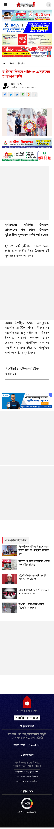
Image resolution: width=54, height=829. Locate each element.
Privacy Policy (34, 745)
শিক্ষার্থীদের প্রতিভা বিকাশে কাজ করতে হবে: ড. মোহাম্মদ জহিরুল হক (34, 550)
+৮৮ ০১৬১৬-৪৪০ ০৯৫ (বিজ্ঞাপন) (26, 776)
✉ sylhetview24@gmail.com (26, 771)
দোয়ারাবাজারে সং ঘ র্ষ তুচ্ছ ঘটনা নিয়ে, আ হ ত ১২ (34, 591)
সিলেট (11, 63)
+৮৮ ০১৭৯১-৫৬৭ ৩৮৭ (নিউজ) (26, 781)
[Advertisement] (27, 293)
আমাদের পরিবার (19, 745)
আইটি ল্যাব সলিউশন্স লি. (27, 812)
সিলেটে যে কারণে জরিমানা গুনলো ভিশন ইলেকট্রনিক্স (34, 563)
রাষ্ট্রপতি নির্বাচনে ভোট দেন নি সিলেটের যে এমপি (32, 577)
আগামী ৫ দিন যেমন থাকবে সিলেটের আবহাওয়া (31, 606)
